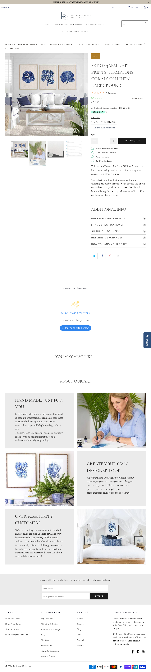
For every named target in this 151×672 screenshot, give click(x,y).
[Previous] (7, 95)
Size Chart (45, 640)
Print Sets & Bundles (94, 24)
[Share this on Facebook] (102, 256)
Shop (47, 24)
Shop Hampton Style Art (16, 635)
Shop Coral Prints (13, 624)
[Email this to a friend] (118, 256)
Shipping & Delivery (50, 624)
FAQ (43, 635)
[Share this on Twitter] (94, 256)
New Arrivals (61, 24)
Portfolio (81, 640)
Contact (5, 7)
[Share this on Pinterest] (110, 256)
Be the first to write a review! (75, 327)
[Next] (86, 95)
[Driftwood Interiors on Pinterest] (138, 652)
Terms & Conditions (50, 651)
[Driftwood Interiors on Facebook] (133, 652)
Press (79, 635)
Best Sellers (76, 24)
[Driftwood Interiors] (75, 16)
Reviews (80, 646)
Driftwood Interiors (22, 666)
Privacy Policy (47, 646)
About (80, 619)
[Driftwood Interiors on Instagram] (143, 652)
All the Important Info (74, 32)
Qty (93, 135)
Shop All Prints (12, 629)
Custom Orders (48, 656)
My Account (47, 619)
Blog (79, 629)
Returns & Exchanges (51, 629)
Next (141, 44)
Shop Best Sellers (12, 619)
